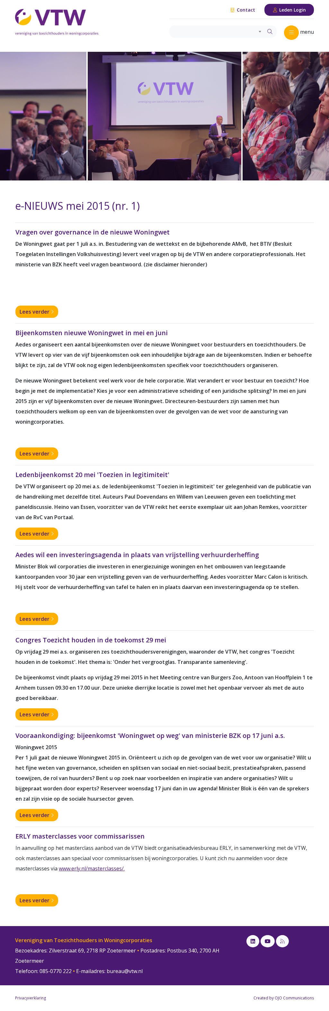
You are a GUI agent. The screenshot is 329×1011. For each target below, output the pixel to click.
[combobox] (216, 31)
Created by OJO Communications (283, 998)
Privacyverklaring (30, 998)
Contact (245, 10)
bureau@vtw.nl (125, 971)
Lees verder (35, 311)
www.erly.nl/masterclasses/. (92, 868)
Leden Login (292, 10)
